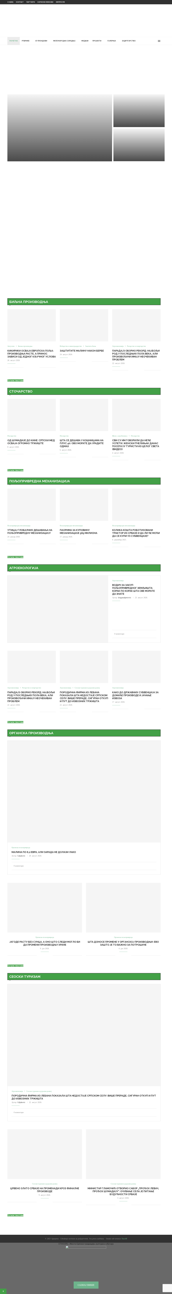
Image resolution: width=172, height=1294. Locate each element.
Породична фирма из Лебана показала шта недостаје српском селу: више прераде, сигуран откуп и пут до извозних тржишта (84, 697)
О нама (10, 2)
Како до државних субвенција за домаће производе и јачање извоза (135, 695)
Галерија (111, 41)
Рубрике (25, 41)
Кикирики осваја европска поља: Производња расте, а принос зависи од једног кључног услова (31, 353)
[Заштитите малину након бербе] (139, 110)
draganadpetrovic (124, 598)
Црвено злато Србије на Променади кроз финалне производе (44, 1190)
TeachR (124, 1239)
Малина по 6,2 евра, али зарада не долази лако (44, 852)
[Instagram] (149, 41)
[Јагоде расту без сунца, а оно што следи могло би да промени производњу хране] (44, 907)
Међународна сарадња (64, 41)
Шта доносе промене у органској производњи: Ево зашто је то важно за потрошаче (123, 943)
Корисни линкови (45, 2)
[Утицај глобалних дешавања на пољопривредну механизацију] (31, 505)
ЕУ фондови (41, 41)
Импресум (60, 2)
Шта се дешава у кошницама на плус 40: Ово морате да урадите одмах (82, 443)
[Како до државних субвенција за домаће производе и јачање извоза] (136, 667)
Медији (84, 41)
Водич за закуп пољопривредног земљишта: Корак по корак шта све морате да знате (133, 589)
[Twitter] (147, 41)
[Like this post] (25, 367)
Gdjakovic (21, 856)
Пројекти (96, 41)
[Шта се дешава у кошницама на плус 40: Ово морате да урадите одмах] (84, 415)
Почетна (13, 41)
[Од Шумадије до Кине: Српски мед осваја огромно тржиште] (31, 415)
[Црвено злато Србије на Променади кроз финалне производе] (44, 1154)
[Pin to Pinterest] (34, 367)
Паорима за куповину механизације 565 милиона (78, 531)
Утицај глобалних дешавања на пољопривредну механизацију (29, 531)
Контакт (20, 2)
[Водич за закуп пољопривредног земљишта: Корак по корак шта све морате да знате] (58, 609)
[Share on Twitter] (32, 367)
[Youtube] (152, 41)
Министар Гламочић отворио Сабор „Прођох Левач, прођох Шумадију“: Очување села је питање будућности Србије (123, 1191)
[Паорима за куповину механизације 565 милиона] (84, 505)
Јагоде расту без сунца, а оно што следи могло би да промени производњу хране (44, 943)
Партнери (30, 2)
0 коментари (30, 158)
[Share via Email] (37, 367)
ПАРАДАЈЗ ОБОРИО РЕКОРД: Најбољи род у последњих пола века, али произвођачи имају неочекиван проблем (136, 355)
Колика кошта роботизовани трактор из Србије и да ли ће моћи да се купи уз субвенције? (136, 533)
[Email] (155, 41)
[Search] (163, 41)
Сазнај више (86, 1285)
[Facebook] (144, 41)
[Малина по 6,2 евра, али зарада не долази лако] (84, 792)
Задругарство (129, 41)
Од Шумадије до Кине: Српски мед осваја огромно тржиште (31, 442)
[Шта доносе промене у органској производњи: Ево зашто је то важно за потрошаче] (123, 907)
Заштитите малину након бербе (82, 350)
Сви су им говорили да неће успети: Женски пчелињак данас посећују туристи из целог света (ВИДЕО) (135, 445)
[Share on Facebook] (29, 367)
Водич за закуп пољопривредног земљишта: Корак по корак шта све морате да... (136, 146)
